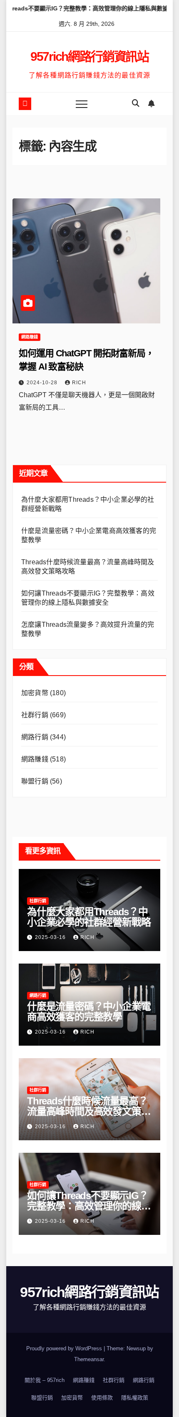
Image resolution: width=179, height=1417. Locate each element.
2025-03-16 (51, 937)
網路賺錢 (29, 337)
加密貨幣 (34, 692)
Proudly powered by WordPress (65, 1348)
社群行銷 (34, 715)
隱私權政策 (134, 1397)
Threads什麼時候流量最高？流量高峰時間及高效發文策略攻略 (88, 1111)
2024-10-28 (43, 383)
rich (79, 383)
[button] (135, 103)
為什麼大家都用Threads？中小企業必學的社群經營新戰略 (88, 917)
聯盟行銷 (34, 781)
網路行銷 (34, 737)
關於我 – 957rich (45, 1380)
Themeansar (89, 1359)
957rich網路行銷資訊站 (89, 56)
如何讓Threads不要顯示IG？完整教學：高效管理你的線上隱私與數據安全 (88, 1206)
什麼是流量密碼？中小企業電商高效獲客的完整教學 (88, 1011)
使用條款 (102, 1397)
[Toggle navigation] (81, 104)
